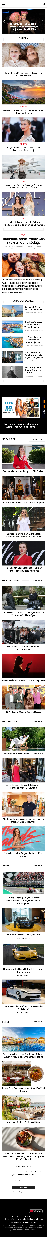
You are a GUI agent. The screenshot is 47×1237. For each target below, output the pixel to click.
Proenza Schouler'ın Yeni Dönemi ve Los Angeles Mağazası (22, 353)
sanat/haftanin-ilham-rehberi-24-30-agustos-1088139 (23, 656)
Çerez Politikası (18, 1217)
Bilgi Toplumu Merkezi (35, 1219)
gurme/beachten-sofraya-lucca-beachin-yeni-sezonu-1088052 (23, 1063)
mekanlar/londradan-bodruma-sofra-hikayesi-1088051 (23, 1097)
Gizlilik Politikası (30, 1217)
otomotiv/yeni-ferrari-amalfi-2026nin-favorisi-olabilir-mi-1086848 (24, 981)
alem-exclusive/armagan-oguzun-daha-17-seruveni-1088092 (23, 729)
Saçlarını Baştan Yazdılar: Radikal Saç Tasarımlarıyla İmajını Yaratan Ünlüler (18, 11)
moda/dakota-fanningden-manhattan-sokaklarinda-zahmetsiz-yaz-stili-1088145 (23, 509)
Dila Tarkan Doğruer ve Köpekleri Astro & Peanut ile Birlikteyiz (20, 399)
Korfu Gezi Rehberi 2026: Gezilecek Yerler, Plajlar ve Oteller (23, 338)
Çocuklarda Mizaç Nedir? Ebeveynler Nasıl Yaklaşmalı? (23, 45)
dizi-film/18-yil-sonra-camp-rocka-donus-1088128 (23, 686)
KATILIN (23, 1187)
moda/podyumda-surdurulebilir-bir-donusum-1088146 (23, 478)
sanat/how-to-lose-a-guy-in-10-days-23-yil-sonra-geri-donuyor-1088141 (23, 588)
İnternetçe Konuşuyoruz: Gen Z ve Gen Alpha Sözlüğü (20, 235)
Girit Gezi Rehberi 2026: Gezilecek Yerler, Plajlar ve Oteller (22, 322)
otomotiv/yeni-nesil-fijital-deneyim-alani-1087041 (23, 909)
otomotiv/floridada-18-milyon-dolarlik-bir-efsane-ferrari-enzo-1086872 (23, 944)
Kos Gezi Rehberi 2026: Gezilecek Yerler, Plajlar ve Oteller (23, 82)
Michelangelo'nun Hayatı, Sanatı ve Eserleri (20, 367)
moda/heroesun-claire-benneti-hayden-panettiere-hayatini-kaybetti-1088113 (23, 543)
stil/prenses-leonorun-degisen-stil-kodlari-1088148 (23, 445)
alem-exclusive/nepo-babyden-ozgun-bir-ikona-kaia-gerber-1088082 (24, 828)
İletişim (13, 1219)
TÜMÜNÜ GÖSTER (37, 439)
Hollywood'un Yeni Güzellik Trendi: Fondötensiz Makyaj (23, 119)
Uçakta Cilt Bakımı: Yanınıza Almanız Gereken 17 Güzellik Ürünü (23, 157)
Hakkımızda (21, 1219)
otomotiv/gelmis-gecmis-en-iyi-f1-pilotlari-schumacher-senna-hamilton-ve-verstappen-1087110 (23, 874)
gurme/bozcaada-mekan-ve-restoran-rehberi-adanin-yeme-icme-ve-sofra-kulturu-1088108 (23, 1029)
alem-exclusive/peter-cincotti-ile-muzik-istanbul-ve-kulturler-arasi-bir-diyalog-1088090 (23, 760)
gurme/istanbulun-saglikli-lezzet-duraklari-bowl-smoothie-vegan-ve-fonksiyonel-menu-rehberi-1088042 (23, 1130)
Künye (6, 1219)
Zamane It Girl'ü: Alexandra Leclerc (16, 306)
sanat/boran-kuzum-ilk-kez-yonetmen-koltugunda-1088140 (23, 622)
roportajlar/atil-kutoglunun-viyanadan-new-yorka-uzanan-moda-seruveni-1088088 (23, 794)
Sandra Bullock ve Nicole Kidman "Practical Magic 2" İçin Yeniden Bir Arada (23, 194)
